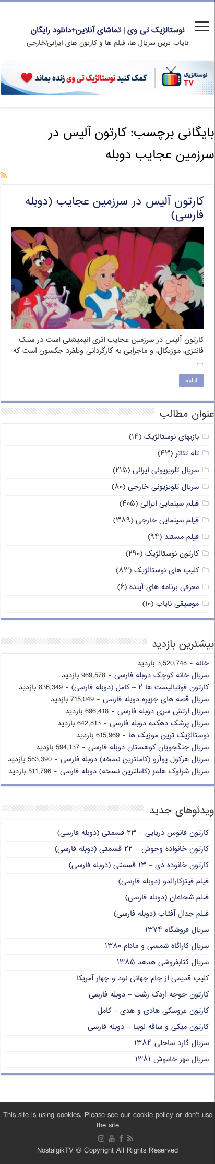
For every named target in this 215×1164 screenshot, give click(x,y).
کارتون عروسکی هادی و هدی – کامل (153, 1010)
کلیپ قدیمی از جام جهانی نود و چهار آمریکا (143, 978)
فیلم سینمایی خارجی (167, 520)
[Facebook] (121, 1138)
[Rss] (130, 1138)
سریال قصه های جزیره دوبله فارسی (156, 699)
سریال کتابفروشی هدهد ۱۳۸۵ (163, 962)
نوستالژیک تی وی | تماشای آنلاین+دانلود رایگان (108, 30)
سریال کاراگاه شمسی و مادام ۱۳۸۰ (157, 946)
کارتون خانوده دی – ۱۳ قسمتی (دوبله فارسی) (139, 865)
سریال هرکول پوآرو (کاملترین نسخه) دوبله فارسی (135, 759)
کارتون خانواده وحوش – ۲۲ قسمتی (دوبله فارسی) (132, 849)
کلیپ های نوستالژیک (166, 570)
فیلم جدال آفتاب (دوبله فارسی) (161, 913)
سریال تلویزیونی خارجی (163, 487)
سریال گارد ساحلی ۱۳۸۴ (171, 1043)
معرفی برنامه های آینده (164, 587)
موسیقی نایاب (177, 603)
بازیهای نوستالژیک (171, 436)
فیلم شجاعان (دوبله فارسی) (167, 897)
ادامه (191, 380)
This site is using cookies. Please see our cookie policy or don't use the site (107, 1120)
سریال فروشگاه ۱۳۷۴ (177, 930)
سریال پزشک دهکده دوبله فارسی (159, 723)
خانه (202, 663)
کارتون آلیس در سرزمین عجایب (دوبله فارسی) (114, 208)
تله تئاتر (187, 453)
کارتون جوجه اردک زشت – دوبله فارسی (149, 994)
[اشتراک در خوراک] (4, 176)
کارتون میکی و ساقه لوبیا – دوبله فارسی (148, 1027)
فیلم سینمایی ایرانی (169, 503)
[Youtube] (112, 1138)
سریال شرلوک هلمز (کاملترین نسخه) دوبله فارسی (134, 771)
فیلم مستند (181, 537)
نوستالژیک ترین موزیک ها (168, 735)
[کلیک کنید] (107, 78)
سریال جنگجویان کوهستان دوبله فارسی (148, 747)
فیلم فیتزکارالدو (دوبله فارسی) (163, 881)
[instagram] (101, 1138)
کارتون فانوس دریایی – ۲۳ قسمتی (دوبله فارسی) (133, 832)
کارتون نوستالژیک (172, 553)
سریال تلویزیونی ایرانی (166, 470)
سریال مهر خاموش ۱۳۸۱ (172, 1059)
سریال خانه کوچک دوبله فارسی (161, 675)
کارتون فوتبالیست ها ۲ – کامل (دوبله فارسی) (140, 687)
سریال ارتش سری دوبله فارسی (163, 711)
